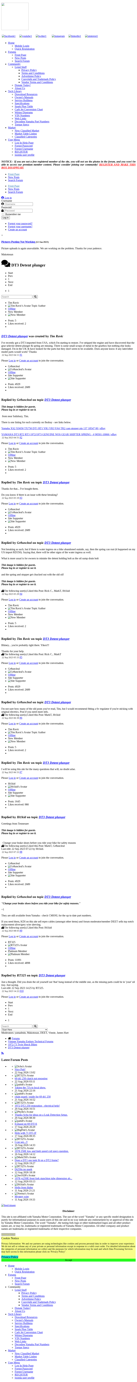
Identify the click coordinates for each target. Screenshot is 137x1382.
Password (6, 207)
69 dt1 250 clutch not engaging (31, 1078)
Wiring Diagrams (24, 112)
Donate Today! (23, 85)
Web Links (20, 118)
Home (11, 42)
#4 (21, 593)
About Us (20, 88)
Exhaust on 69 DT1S (26, 1123)
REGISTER (21, 151)
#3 (21, 497)
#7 (21, 772)
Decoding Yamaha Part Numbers (32, 121)
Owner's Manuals (24, 97)
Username (6, 200)
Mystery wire (22, 1196)
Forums (12, 51)
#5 (21, 657)
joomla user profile (24, 154)
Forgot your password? (20, 223)
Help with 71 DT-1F (25, 1133)
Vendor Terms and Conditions (37, 82)
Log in (6, 217)
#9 (21, 930)
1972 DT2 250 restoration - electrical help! (37, 1105)
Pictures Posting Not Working (18, 241)
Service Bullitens (24, 100)
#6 (21, 717)
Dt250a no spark (23, 1169)
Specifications (22, 103)
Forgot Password (24, 145)
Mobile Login (22, 45)
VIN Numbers (22, 115)
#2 (21, 437)
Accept (68, 1260)
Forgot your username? (20, 226)
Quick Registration (25, 48)
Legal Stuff (21, 67)
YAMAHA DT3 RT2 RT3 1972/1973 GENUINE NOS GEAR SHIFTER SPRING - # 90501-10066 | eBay (59, 434)
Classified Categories (26, 136)
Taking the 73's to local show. (30, 1087)
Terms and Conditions (33, 73)
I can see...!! (21, 1142)
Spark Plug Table (24, 106)
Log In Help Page (24, 142)
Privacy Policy (29, 70)
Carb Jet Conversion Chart (29, 109)
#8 (21, 851)
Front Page (20, 54)
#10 (22, 991)
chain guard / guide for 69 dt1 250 (33, 1096)
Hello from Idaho (24, 1187)
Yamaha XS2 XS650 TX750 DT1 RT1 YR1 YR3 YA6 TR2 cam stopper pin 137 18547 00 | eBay (53, 428)
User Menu (14, 139)
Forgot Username (24, 148)
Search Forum (22, 61)
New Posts (20, 58)
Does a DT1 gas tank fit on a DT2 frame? (37, 1160)
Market (12, 127)
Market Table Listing (26, 133)
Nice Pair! (20, 1069)
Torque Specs (22, 124)
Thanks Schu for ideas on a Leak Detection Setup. (41, 1114)
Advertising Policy (31, 76)
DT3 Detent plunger (14, 336)
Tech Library (15, 91)
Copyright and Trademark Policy (38, 79)
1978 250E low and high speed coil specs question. (42, 1151)
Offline (12, 308)
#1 (21, 354)
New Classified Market (27, 130)
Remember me (13, 214)
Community (14, 64)
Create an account (17, 229)
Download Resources (26, 94)
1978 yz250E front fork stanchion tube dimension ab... (43, 1178)
